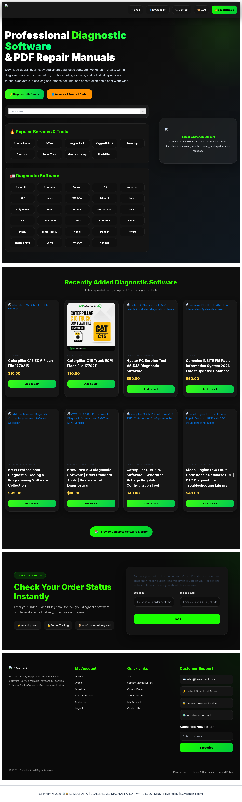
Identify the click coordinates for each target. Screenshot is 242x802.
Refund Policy (225, 772)
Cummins (49, 187)
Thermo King (22, 242)
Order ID (139, 593)
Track (177, 619)
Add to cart (32, 383)
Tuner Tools (50, 154)
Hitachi (104, 198)
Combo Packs (22, 143)
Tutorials (22, 154)
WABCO (77, 198)
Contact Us (133, 708)
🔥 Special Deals (224, 9)
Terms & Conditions (203, 772)
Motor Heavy (49, 231)
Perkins (132, 231)
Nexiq (77, 231)
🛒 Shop (135, 9)
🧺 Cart (201, 9)
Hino (50, 209)
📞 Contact (181, 9)
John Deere (50, 220)
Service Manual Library (140, 682)
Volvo (50, 198)
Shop (130, 676)
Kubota (132, 220)
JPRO (22, 198)
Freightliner (22, 209)
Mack (22, 231)
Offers (50, 143)
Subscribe (206, 747)
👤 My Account (157, 9)
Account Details (84, 695)
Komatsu (132, 187)
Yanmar (104, 242)
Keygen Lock (77, 143)
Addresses (81, 701)
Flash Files (104, 154)
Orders (79, 682)
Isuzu (132, 198)
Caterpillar (22, 187)
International (104, 209)
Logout (79, 708)
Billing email (187, 593)
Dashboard (81, 676)
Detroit (77, 187)
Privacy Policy (180, 772)
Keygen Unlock (104, 143)
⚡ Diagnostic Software (24, 94)
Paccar (104, 231)
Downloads (81, 689)
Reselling (132, 143)
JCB (104, 187)
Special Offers (135, 695)
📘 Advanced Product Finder (69, 94)
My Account (134, 701)
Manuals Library (77, 154)
